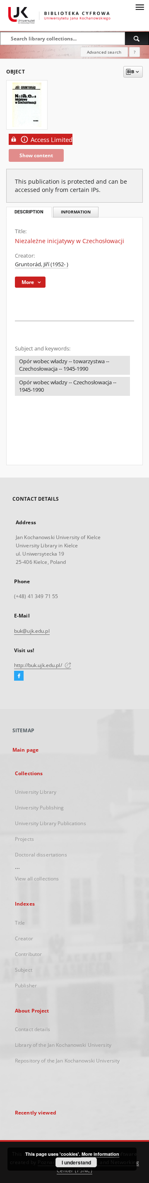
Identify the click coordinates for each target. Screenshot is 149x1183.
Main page (25, 749)
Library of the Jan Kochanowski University (63, 1044)
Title (20, 922)
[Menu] (139, 6)
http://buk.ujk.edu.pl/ (38, 665)
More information (100, 1154)
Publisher (26, 985)
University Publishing (39, 807)
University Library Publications (50, 823)
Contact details (32, 1029)
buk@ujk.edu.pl (32, 630)
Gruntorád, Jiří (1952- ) (41, 264)
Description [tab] (28, 212)
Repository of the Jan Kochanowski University (67, 1060)
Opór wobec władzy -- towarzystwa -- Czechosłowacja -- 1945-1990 (64, 365)
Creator (24, 938)
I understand (76, 1162)
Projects (24, 838)
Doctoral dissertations (41, 854)
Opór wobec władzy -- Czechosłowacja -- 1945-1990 (67, 386)
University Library (35, 791)
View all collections (37, 878)
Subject (23, 969)
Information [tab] (76, 212)
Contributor (28, 954)
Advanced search (104, 52)
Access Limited (51, 139)
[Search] (137, 38)
